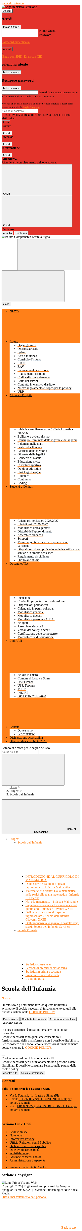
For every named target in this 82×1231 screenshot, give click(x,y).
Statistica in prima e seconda (43, 971)
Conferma (21, 233)
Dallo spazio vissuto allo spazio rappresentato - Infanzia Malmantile (47, 885)
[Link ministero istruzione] (19, 7)
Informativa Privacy (22, 1139)
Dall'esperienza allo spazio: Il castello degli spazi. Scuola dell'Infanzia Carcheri (52, 924)
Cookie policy (18, 1131)
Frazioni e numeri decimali (42, 975)
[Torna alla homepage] (41, 237)
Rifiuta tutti (34, 1019)
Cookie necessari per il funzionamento (26, 1058)
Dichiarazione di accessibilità (28, 1146)
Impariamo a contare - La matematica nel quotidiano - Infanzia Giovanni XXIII (51, 906)
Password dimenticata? (16, 42)
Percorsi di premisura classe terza (46, 968)
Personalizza (10, 1019)
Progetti (14, 790)
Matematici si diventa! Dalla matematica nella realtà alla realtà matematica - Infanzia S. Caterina (52, 894)
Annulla (7, 233)
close (6, 303)
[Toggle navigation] (33, 286)
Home (13, 787)
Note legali (16, 1135)
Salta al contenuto (13, 3)
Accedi (7, 10)
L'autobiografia (35, 978)
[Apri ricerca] (49, 254)
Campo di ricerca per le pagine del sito (26, 748)
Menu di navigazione (55, 830)
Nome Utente (47, 30)
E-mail (43, 92)
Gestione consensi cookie (25, 1157)
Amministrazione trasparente (27, 1160)
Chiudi (6, 133)
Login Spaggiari (31, 107)
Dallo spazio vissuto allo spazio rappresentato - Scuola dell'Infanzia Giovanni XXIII (47, 916)
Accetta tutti (62, 1019)
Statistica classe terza (38, 964)
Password (45, 35)
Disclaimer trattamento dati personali (24, 1197)
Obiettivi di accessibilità (24, 1149)
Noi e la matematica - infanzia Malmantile (51, 901)
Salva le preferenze (32, 1073)
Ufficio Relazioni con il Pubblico (30, 1142)
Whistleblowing (19, 1153)
